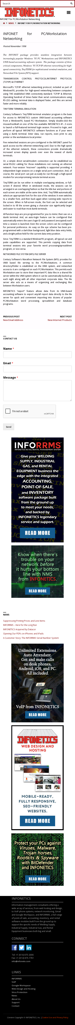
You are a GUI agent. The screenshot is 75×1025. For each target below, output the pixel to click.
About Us (16, 999)
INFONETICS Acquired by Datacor (19, 629)
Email (8, 363)
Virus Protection (19, 992)
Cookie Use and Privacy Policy (55, 1017)
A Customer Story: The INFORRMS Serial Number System (31, 637)
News (14, 995)
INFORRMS (17, 978)
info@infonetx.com (21, 961)
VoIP (14, 982)
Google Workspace (21, 985)
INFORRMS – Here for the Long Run (20, 625)
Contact (15, 1006)
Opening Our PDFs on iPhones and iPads (23, 633)
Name (8, 349)
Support (16, 1002)
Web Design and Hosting (23, 988)
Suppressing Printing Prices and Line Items (24, 620)
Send (8, 426)
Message (10, 377)
